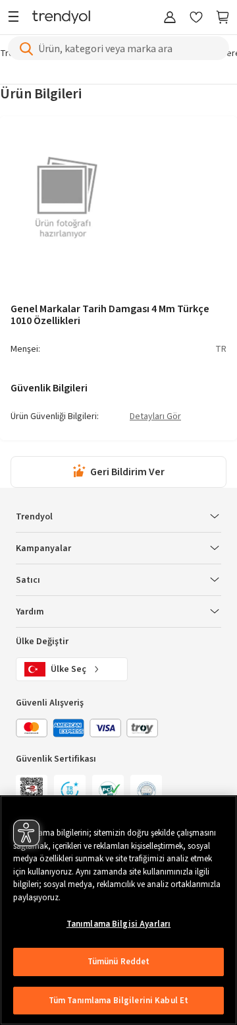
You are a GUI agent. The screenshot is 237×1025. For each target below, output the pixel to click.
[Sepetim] (222, 18)
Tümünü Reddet (119, 962)
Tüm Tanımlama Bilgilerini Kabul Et (118, 1001)
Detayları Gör (155, 417)
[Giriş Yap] (169, 18)
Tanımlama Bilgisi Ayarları (118, 924)
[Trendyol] (61, 18)
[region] (118, 910)
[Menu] (17, 18)
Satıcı (28, 580)
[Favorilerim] (196, 18)
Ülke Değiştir (42, 641)
